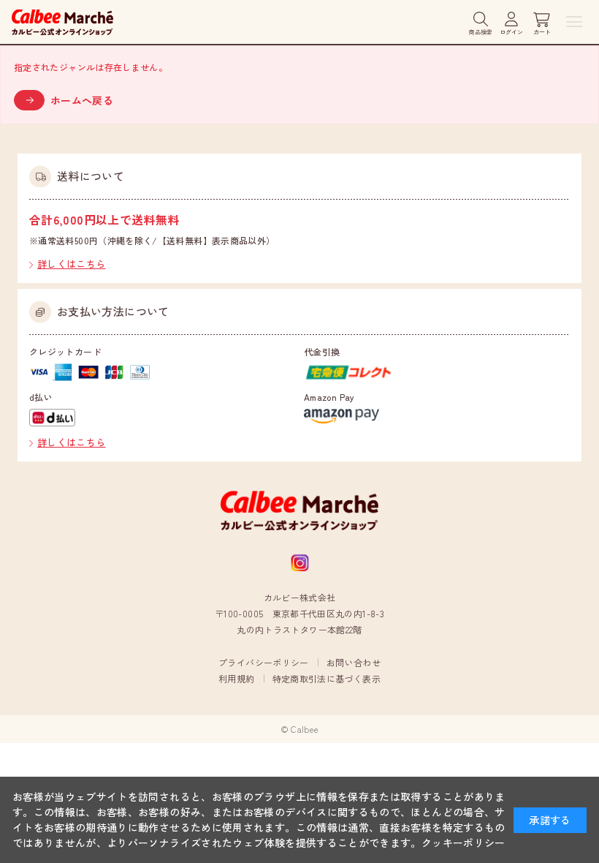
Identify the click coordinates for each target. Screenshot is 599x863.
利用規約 (236, 678)
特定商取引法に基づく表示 (326, 678)
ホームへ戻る (81, 100)
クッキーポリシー (463, 842)
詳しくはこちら (71, 264)
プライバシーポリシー (263, 662)
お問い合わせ (354, 662)
